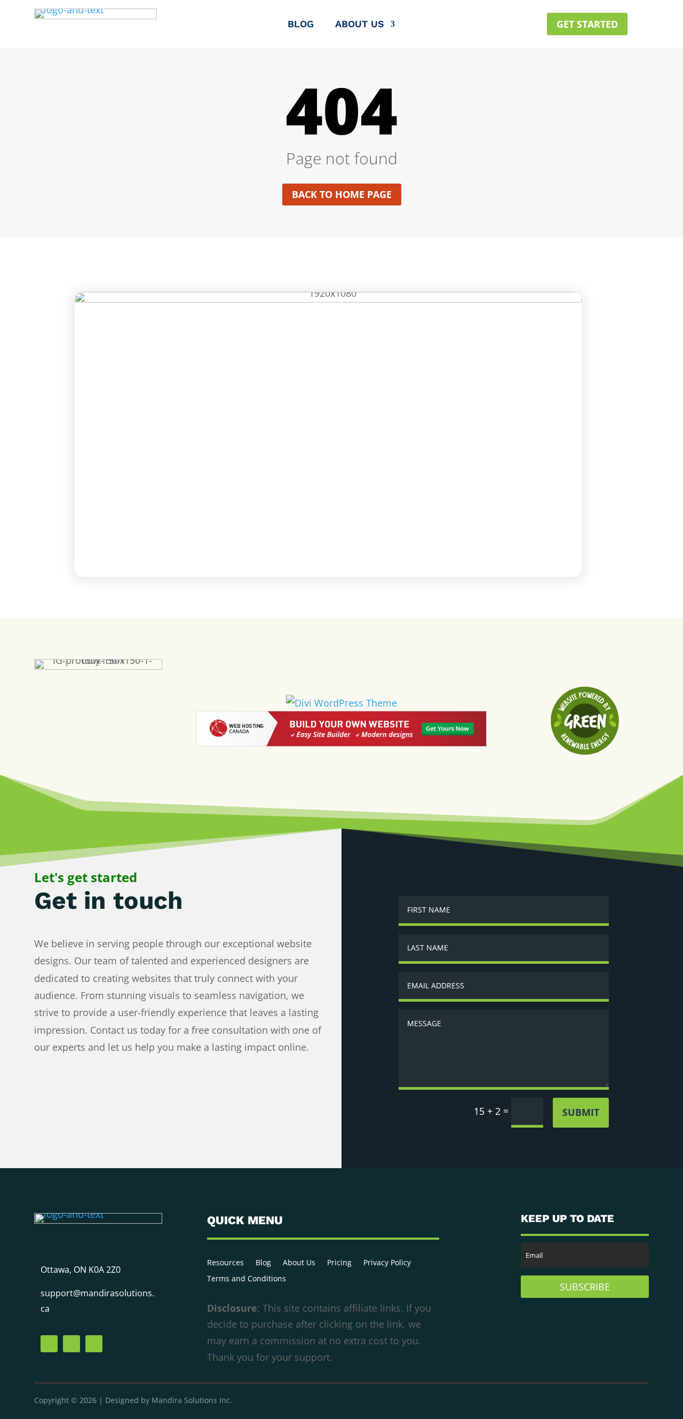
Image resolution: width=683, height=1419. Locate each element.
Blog (301, 24)
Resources (225, 1263)
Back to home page (342, 194)
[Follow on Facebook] (49, 1343)
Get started (587, 24)
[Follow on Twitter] (71, 1343)
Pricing (339, 1263)
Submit (580, 1112)
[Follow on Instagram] (93, 1343)
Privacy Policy (387, 1263)
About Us (359, 24)
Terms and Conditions (246, 1279)
